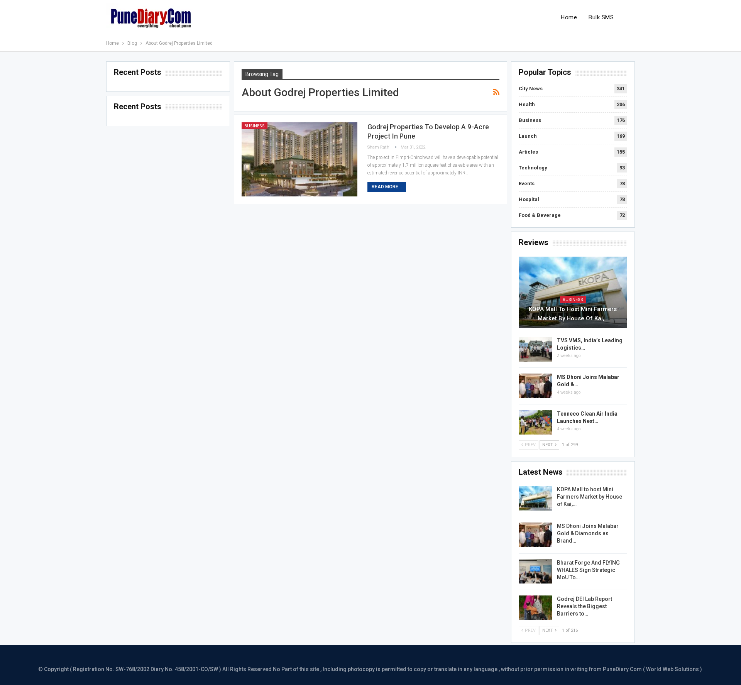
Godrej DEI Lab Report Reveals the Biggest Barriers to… (584, 606)
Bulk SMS (601, 17)
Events (527, 183)
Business (254, 126)
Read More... (387, 186)
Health (527, 104)
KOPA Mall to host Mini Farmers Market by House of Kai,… (573, 314)
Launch (528, 136)
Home (569, 17)
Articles (528, 152)
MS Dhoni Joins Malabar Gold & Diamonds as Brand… (588, 533)
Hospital (529, 199)
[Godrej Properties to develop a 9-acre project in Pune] (299, 159)
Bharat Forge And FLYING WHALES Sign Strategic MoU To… (588, 570)
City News (531, 88)
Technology (533, 168)
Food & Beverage (540, 215)
